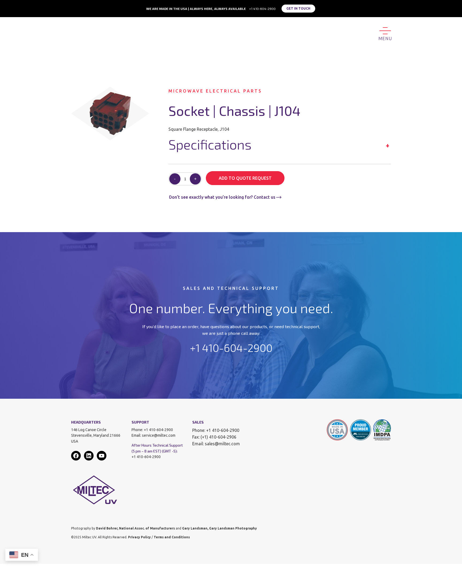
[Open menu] (385, 33)
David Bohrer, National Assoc (120, 528)
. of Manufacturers (159, 528)
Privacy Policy (139, 537)
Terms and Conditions (172, 537)
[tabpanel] (110, 113)
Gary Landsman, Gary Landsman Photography (219, 528)
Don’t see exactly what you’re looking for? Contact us (222, 197)
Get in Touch (298, 8)
